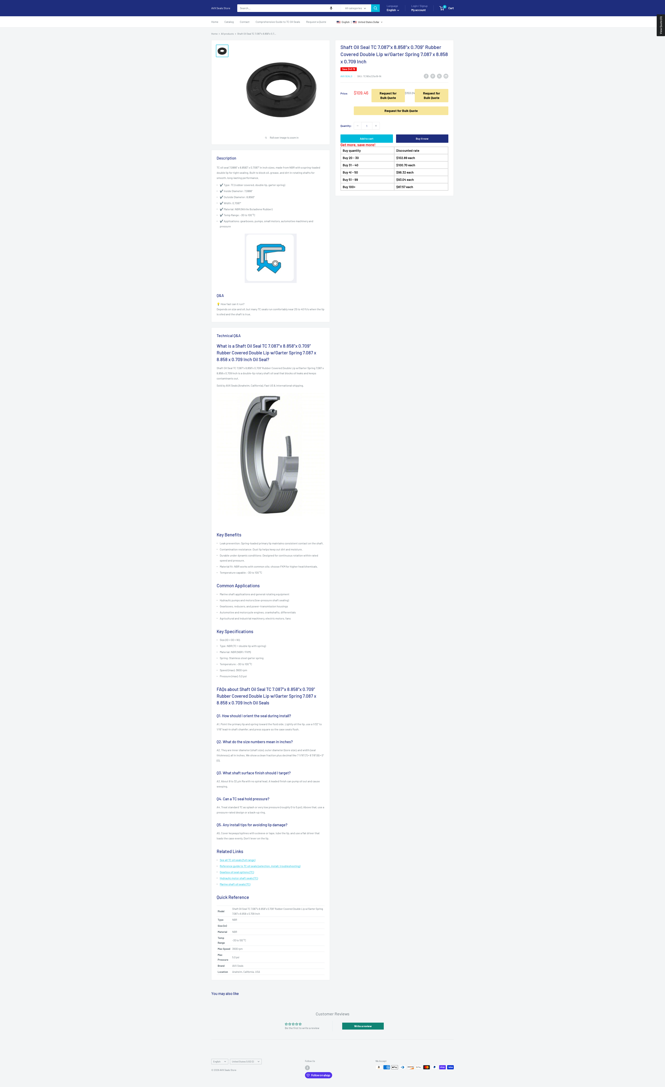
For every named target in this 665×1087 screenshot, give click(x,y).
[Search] (375, 8)
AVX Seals (346, 76)
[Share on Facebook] (426, 76)
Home (214, 21)
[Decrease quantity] (357, 125)
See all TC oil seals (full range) (237, 860)
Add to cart (366, 138)
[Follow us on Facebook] (307, 1067)
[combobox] (289, 8)
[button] (331, 8)
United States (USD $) (243, 1061)
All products (227, 33)
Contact (245, 21)
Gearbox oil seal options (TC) (237, 872)
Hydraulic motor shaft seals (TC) (239, 878)
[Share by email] (446, 76)
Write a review (363, 1026)
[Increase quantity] (376, 125)
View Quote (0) (660, 25)
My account (418, 10)
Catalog (229, 21)
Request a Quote (316, 21)
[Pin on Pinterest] (432, 76)
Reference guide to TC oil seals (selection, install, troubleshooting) (260, 866)
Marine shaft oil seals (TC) (235, 884)
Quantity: (346, 125)
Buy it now (422, 138)
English (216, 1061)
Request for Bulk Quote (388, 95)
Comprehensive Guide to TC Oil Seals (278, 21)
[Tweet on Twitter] (439, 76)
